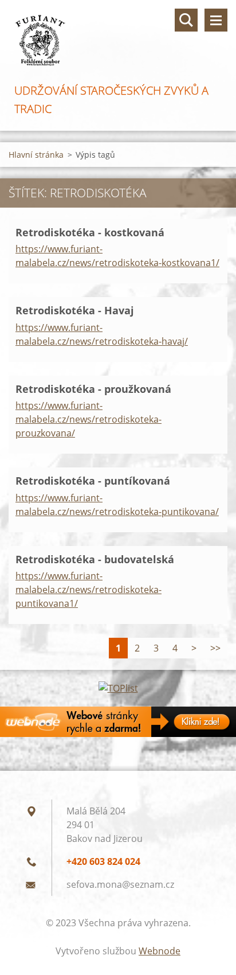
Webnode (159, 951)
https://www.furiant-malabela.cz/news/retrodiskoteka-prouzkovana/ (88, 419)
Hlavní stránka (36, 154)
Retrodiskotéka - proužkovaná (93, 389)
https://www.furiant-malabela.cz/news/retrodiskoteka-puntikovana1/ (88, 590)
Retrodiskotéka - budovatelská (94, 559)
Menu (215, 20)
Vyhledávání (186, 20)
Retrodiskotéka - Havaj (74, 310)
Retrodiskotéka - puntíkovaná (92, 480)
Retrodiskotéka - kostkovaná (89, 232)
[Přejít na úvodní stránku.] (118, 40)
